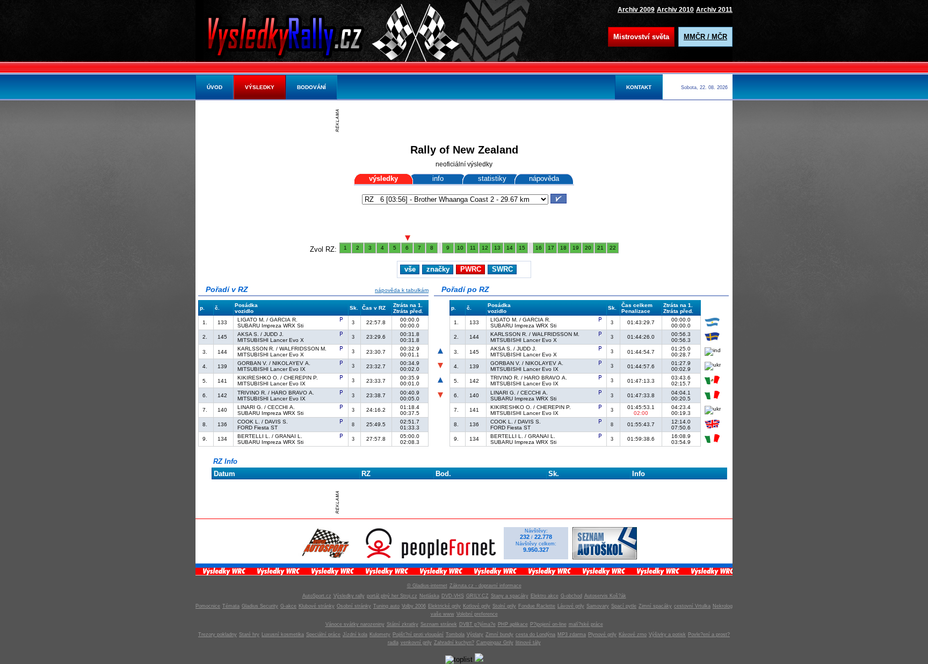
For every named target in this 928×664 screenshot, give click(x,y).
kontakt (638, 87)
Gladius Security (260, 606)
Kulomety (379, 634)
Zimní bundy (499, 634)
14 (509, 248)
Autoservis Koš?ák (605, 596)
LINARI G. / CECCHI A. (266, 407)
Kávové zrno (633, 634)
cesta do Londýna (535, 634)
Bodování (311, 87)
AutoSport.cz (316, 596)
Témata (231, 606)
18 (563, 248)
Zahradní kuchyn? (454, 642)
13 (497, 248)
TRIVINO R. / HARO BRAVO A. (275, 393)
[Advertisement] (466, 121)
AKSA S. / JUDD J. (260, 334)
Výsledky (259, 87)
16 (538, 248)
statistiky (492, 178)
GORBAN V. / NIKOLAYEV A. (273, 363)
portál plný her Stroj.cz (392, 596)
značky (438, 269)
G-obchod (571, 596)
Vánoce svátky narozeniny (355, 624)
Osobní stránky (354, 606)
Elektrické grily (444, 606)
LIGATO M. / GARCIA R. (267, 320)
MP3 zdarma (571, 634)
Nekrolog (723, 606)
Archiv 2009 (636, 9)
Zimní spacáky (655, 606)
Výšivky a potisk (667, 634)
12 (485, 248)
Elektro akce (545, 596)
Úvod (214, 87)
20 (588, 248)
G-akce (288, 606)
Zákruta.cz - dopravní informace (485, 585)
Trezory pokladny (217, 634)
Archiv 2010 (675, 9)
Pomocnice (207, 606)
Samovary (597, 606)
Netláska (429, 596)
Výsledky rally (349, 596)
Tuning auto (386, 606)
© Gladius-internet (427, 585)
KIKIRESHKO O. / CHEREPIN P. (277, 378)
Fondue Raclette (536, 606)
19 (575, 248)
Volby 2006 (414, 606)
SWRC (502, 269)
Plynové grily (602, 634)
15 (522, 248)
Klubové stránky (317, 606)
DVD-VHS (452, 596)
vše (410, 269)
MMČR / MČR (705, 37)
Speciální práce (323, 634)
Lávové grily (570, 606)
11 (473, 248)
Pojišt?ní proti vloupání (418, 634)
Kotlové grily (476, 606)
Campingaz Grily (494, 642)
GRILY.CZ (477, 596)
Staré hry (249, 634)
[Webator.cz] (479, 659)
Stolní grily (504, 606)
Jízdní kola (355, 634)
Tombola (455, 634)
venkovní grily (416, 642)
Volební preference (477, 614)
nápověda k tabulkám (402, 290)
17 (551, 248)
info (438, 178)
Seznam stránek (439, 624)
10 (460, 248)
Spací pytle (623, 606)
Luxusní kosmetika (283, 634)
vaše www (442, 614)
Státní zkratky (402, 624)
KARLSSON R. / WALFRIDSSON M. (282, 349)
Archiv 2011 (714, 9)
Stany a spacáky (509, 596)
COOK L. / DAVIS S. (262, 422)
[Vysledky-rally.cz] (295, 35)
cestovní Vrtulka (692, 606)
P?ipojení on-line (548, 624)
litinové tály (528, 642)
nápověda (544, 178)
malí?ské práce (586, 624)
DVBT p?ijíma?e (477, 624)
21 (600, 248)
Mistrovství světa (641, 37)
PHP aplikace (513, 624)
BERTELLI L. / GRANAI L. (269, 436)
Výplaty (475, 634)
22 (613, 248)
